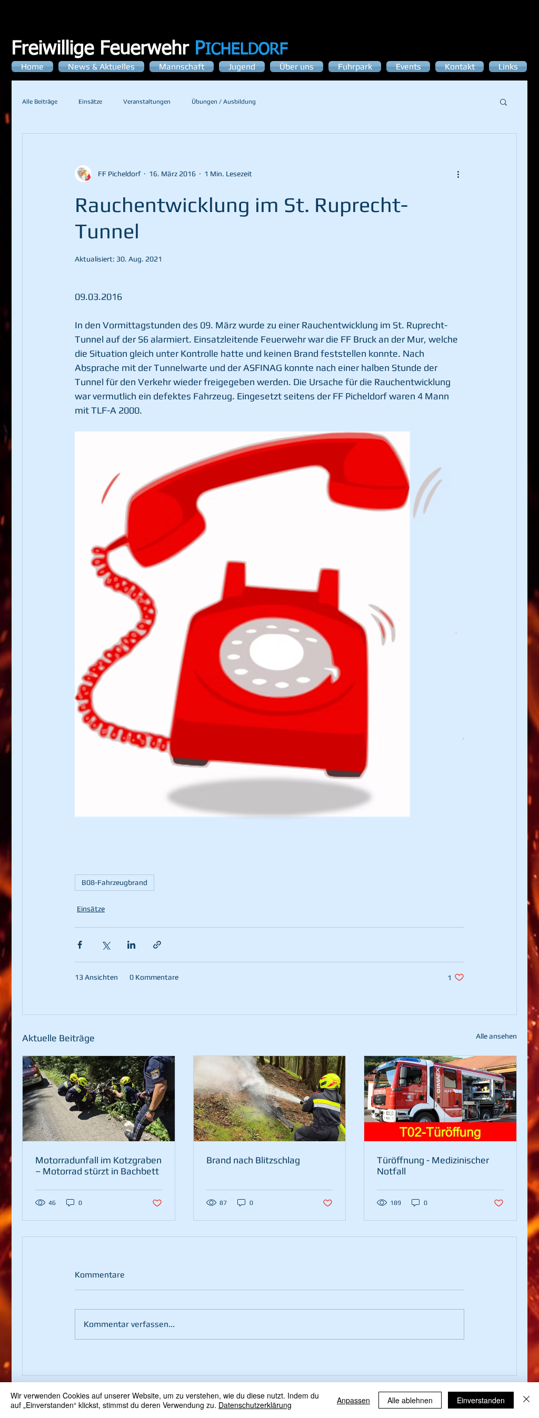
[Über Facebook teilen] (80, 945)
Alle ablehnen (410, 1400)
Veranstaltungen (147, 101)
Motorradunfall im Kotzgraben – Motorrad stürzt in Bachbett (98, 1165)
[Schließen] (526, 1400)
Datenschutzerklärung (255, 1405)
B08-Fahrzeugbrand (114, 882)
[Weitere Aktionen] (458, 173)
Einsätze (90, 101)
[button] (503, 101)
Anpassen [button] (353, 1400)
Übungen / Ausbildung (224, 101)
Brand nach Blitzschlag (253, 1159)
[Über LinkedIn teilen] (131, 945)
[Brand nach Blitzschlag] (270, 1098)
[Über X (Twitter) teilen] (106, 945)
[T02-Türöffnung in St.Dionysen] (440, 1098)
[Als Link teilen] (157, 945)
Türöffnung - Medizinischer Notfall (433, 1165)
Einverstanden (481, 1400)
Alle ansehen (496, 1036)
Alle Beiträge (39, 101)
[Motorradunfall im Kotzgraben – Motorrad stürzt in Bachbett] (99, 1098)
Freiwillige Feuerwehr (108, 48)
